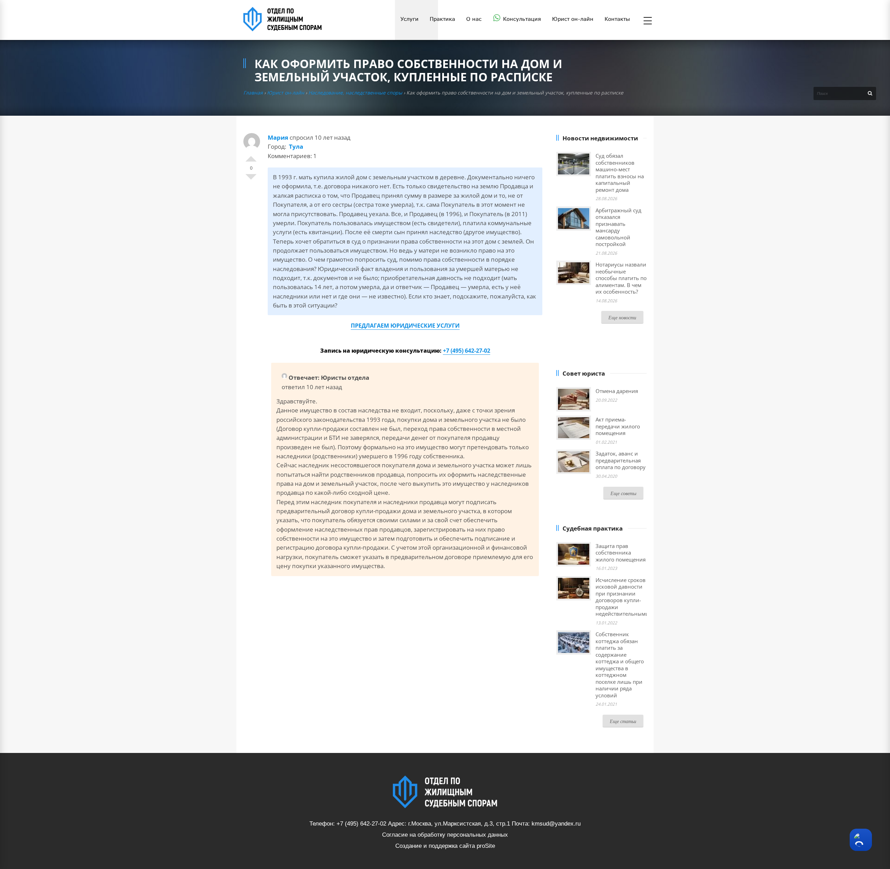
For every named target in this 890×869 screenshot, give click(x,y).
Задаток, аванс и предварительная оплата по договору (621, 460)
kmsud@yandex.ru (556, 823)
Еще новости (622, 317)
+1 (251, 156)
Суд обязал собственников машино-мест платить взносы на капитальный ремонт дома (620, 172)
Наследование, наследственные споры (355, 92)
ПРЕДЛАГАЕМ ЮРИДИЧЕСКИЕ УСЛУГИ (405, 325)
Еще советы (623, 493)
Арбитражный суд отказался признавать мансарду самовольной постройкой (618, 227)
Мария (278, 137)
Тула (296, 146)
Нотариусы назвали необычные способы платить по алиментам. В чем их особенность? (621, 278)
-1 (251, 179)
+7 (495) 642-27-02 (466, 350)
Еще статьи (623, 721)
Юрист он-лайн (285, 92)
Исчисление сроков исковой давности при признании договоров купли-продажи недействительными (622, 596)
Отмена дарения (617, 390)
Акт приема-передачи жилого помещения (618, 426)
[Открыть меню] (647, 21)
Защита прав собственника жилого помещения (621, 552)
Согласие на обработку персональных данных (445, 834)
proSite (486, 846)
